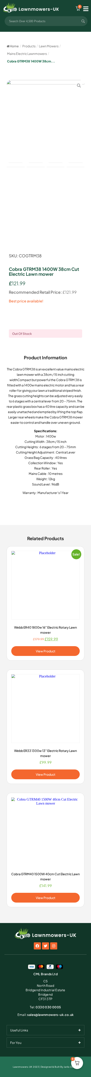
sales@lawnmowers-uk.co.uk (45, 1015)
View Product (45, 651)
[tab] (45, 1030)
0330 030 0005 (45, 1007)
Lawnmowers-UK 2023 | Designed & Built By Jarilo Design (45, 1066)
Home (14, 46)
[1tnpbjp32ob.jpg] (45, 119)
